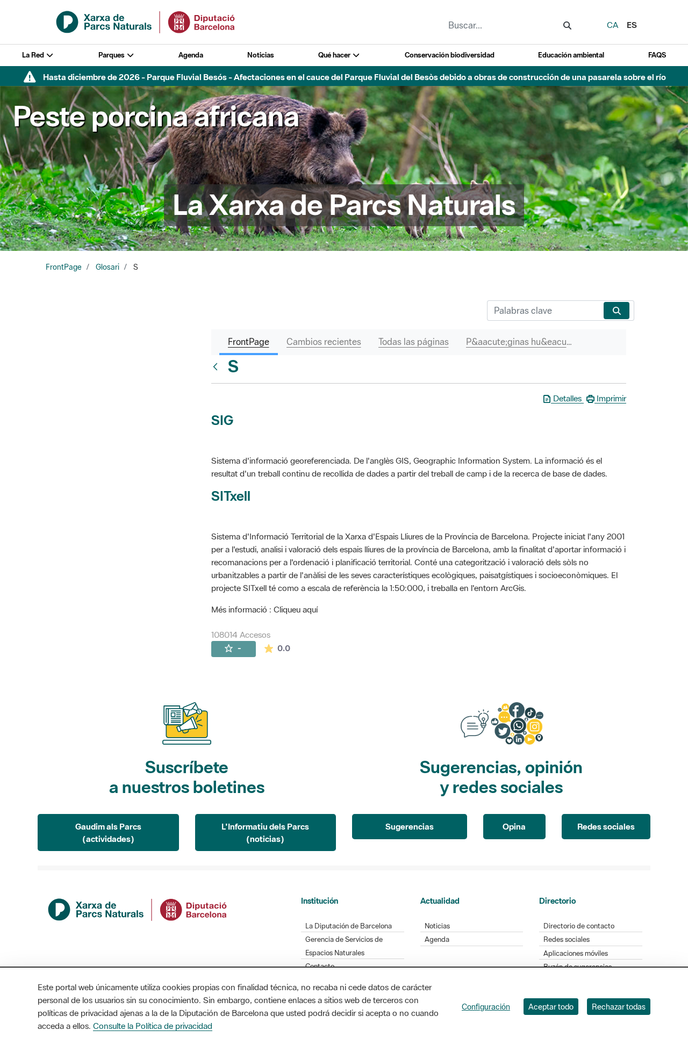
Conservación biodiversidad (449, 55)
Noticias (260, 55)
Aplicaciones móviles (575, 953)
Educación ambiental (571, 55)
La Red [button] (34, 55)
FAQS (657, 55)
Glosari (107, 267)
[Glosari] (217, 366)
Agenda (190, 55)
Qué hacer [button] (335, 55)
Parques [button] (112, 55)
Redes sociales (606, 826)
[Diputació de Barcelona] (138, 908)
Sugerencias (409, 826)
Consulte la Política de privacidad (152, 1025)
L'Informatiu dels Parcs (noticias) (265, 832)
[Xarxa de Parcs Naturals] (146, 21)
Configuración (486, 1006)
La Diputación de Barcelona (348, 926)
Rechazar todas (619, 1006)
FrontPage (64, 267)
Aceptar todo (551, 1006)
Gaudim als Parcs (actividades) (108, 832)
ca (612, 24)
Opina (514, 826)
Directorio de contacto (578, 926)
